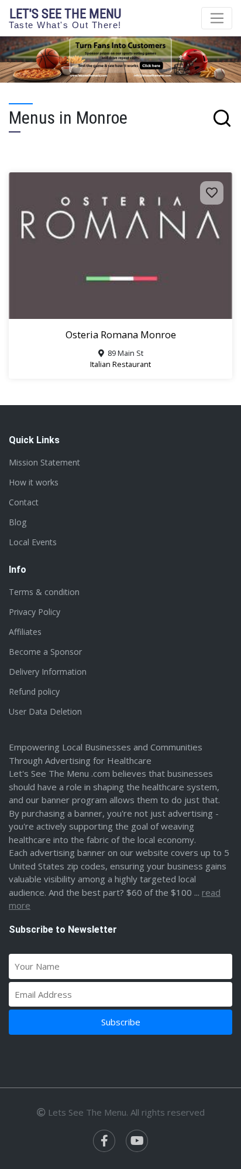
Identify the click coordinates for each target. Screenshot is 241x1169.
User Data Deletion (45, 711)
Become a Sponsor (45, 651)
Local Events (33, 542)
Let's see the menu (65, 18)
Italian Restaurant (120, 364)
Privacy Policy (34, 611)
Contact (24, 502)
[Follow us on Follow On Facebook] (104, 1140)
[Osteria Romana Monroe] (120, 245)
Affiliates (25, 631)
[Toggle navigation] (216, 18)
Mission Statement (44, 462)
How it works (33, 482)
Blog (17, 522)
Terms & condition (44, 591)
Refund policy (34, 691)
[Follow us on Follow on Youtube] (136, 1140)
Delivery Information (48, 671)
